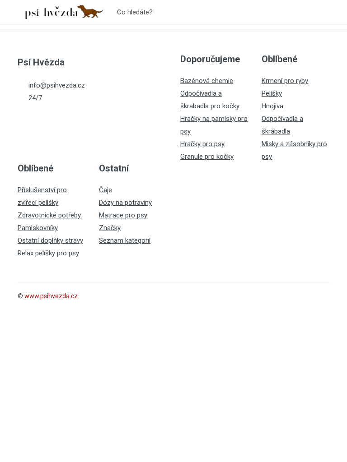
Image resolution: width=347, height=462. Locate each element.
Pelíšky (272, 93)
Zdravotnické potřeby (49, 215)
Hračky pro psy (202, 144)
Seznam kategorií (124, 240)
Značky (110, 228)
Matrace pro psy (123, 215)
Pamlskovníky (38, 228)
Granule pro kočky (207, 156)
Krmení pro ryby (285, 81)
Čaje (105, 190)
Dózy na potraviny (125, 203)
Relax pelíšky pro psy (48, 253)
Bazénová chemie (206, 81)
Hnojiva (272, 106)
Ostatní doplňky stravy (50, 240)
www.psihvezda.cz (51, 296)
